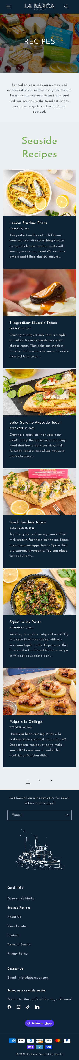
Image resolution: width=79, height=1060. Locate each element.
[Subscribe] (66, 815)
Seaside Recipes (18, 907)
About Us (14, 917)
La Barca (32, 1054)
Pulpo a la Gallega (26, 722)
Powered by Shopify (51, 1054)
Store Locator (17, 926)
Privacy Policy (17, 953)
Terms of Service (19, 944)
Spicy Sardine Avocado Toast (35, 423)
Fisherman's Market (21, 898)
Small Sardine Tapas (28, 522)
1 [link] (28, 780)
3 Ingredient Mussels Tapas (33, 323)
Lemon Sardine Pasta (28, 223)
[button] (8, 7)
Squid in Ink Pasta (26, 622)
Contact (13, 935)
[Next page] (51, 780)
